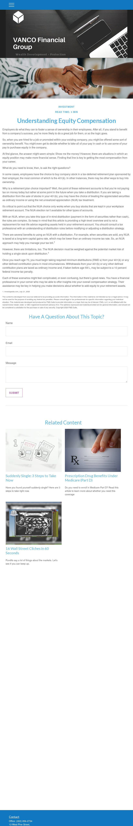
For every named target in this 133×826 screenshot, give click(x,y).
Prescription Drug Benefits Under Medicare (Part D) (91, 477)
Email (9, 343)
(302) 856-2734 (24, 821)
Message (11, 363)
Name (9, 323)
